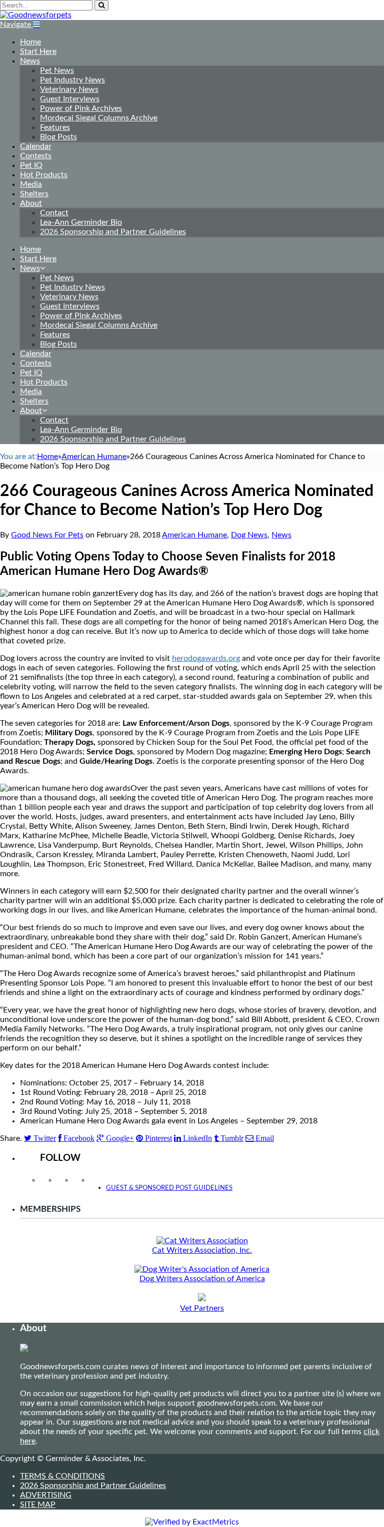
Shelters (34, 194)
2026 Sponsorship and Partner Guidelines (113, 232)
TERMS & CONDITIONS (62, 1476)
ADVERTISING (46, 1495)
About (31, 203)
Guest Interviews (70, 99)
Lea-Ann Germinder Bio (81, 222)
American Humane (194, 535)
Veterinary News (69, 89)
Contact (54, 213)
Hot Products (44, 175)
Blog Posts (58, 137)
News (30, 61)
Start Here (38, 51)
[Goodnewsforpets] (36, 15)
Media (31, 184)
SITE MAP (38, 1505)
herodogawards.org (206, 658)
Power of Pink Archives (81, 108)
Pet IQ (31, 165)
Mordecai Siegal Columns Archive (99, 118)
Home (30, 42)
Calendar (36, 146)
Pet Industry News (72, 80)
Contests (36, 156)
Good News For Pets (47, 535)
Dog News (249, 535)
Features (55, 127)
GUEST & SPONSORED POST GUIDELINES (169, 1188)
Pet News (57, 70)
